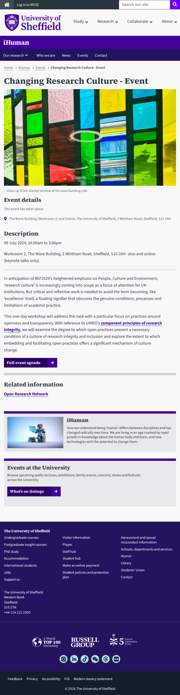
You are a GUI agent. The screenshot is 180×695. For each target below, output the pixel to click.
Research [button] (106, 21)
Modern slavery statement (93, 678)
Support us (12, 579)
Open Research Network (26, 394)
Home (8, 67)
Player (67, 544)
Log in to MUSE (28, 4)
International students (20, 565)
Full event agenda (23, 362)
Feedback (15, 678)
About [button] (167, 21)
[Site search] (175, 4)
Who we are (46, 55)
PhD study (11, 551)
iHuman (16, 42)
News (66, 55)
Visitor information (76, 537)
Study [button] (78, 21)
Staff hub (69, 551)
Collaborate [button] (137, 21)
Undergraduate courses (21, 537)
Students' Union (133, 570)
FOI (67, 678)
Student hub (72, 558)
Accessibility (51, 678)
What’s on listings (27, 491)
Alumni (126, 556)
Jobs (7, 572)
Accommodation (16, 558)
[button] (16, 55)
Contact (101, 55)
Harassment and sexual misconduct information (139, 540)
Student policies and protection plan (86, 575)
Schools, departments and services (146, 549)
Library (126, 563)
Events (82, 55)
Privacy (32, 678)
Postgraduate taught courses (25, 544)
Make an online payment (81, 565)
